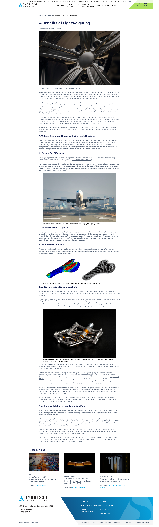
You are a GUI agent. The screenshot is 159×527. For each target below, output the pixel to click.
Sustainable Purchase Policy (142, 522)
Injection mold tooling (73, 5)
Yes (127, 1)
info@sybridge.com (25, 509)
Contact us (64, 441)
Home (41, 15)
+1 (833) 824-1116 (25, 512)
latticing (90, 234)
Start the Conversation (141, 4)
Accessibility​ (117, 522)
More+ (114, 5)
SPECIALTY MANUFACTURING (88, 5)
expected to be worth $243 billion (100, 421)
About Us (84, 502)
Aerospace (82, 487)
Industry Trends (41, 485)
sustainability (68, 94)
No (130, 1)
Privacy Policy (127, 522)
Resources (49, 15)
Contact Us (105, 513)
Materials (102, 487)
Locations (104, 502)
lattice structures (49, 251)
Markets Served (103, 5)
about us (60, 5)
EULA (94, 522)
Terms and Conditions (105, 522)
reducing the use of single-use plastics (66, 425)
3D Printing (75, 487)
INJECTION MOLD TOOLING (90, 505)
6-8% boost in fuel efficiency (82, 160)
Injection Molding (120, 485)
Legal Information (85, 522)
